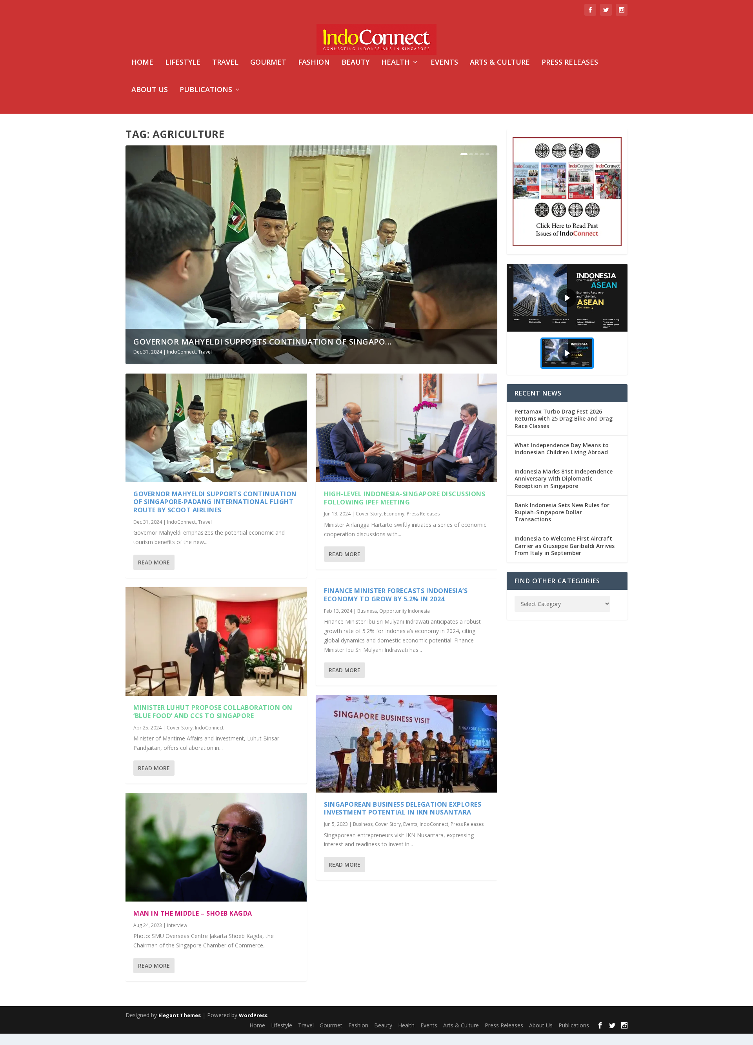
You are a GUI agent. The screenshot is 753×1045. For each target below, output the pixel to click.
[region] (567, 319)
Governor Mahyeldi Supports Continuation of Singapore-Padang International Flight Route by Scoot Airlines (215, 502)
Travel (225, 63)
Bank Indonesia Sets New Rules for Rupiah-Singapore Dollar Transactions (562, 512)
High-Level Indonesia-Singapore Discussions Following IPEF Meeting (404, 498)
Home (142, 63)
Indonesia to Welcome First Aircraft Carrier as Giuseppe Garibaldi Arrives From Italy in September (565, 545)
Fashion (314, 63)
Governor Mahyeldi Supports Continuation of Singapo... (262, 341)
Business (367, 611)
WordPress (253, 1015)
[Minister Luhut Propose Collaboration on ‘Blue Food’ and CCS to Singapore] (216, 641)
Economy (394, 513)
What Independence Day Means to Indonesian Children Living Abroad (562, 448)
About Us (149, 90)
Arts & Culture (500, 63)
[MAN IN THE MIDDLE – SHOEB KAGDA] (216, 847)
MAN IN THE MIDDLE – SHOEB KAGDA (192, 913)
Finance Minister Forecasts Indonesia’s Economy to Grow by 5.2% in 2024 (395, 594)
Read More (154, 562)
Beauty (355, 63)
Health (395, 63)
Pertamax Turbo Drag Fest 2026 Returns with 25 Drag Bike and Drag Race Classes (564, 418)
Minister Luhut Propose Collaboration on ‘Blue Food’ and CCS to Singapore (213, 711)
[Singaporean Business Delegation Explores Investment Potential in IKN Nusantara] (406, 744)
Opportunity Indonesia (404, 611)
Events (444, 63)
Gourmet (268, 63)
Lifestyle (182, 63)
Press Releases (570, 63)
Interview (177, 925)
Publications (206, 90)
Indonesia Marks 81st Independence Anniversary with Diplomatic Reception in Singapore (564, 478)
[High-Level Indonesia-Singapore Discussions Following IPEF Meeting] (406, 428)
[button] (567, 298)
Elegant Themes (179, 1015)
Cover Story (180, 727)
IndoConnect (181, 351)
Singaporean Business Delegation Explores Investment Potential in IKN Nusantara (402, 808)
